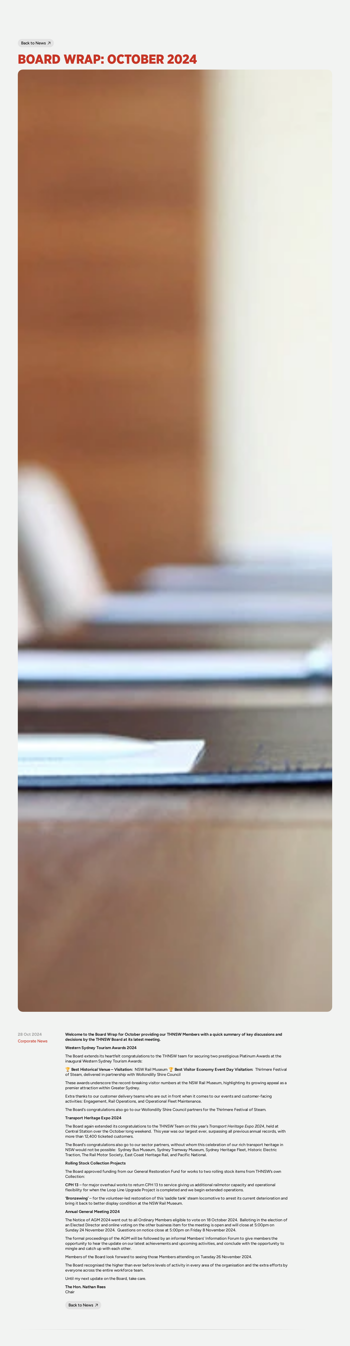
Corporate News (32, 1041)
